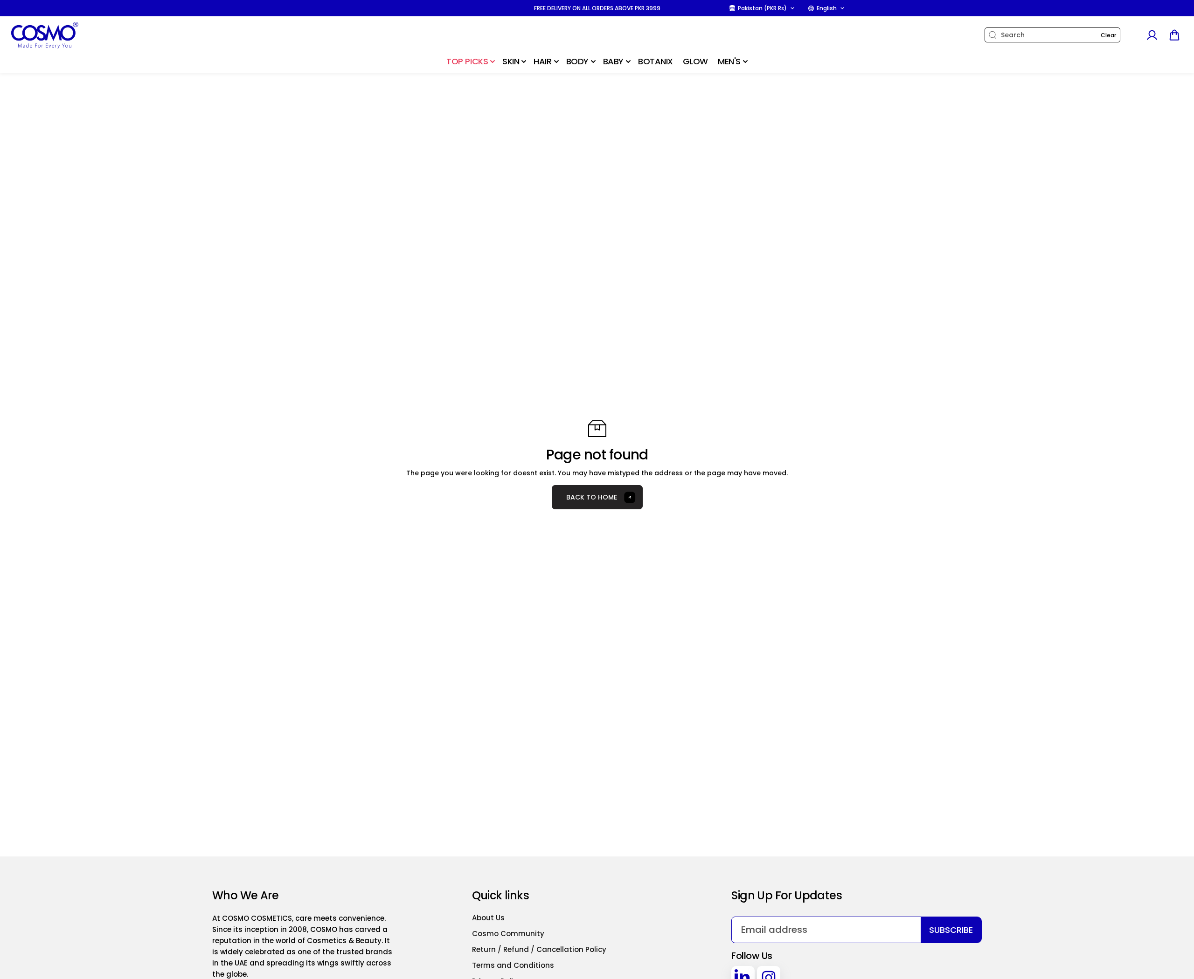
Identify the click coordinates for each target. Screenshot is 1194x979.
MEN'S (729, 61)
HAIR (542, 61)
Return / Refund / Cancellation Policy (539, 949)
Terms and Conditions (513, 965)
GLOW (695, 61)
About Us (488, 918)
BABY (613, 61)
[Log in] (1151, 35)
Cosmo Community (508, 933)
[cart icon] (1174, 35)
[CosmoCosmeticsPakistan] (67, 35)
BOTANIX (655, 61)
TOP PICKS (467, 61)
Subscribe (951, 930)
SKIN (510, 61)
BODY (577, 61)
